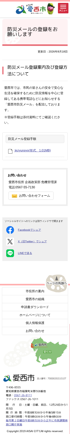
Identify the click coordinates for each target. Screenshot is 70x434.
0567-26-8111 (23, 395)
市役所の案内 (35, 291)
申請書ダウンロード (35, 307)
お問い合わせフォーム (34, 195)
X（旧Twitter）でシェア (32, 241)
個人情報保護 (35, 323)
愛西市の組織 (35, 299)
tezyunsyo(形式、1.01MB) (32, 150)
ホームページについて (35, 315)
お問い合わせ (35, 330)
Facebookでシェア (29, 229)
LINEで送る (25, 253)
